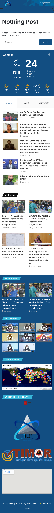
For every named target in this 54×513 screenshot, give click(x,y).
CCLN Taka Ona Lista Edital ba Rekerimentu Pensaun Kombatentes (12, 251)
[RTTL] (27, 3)
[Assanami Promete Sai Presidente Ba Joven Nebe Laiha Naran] (27, 337)
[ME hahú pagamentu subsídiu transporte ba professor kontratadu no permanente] (10, 327)
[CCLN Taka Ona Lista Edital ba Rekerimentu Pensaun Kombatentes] (13, 239)
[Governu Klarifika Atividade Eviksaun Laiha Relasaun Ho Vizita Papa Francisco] (44, 327)
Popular (8, 103)
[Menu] (1, 9)
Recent (25, 103)
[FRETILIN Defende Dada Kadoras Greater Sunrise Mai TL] (44, 337)
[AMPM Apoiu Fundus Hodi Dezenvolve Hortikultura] (10, 116)
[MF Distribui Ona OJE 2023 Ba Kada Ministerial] (27, 347)
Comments (43, 103)
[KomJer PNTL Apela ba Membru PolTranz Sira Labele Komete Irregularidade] (13, 206)
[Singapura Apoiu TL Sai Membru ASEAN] (10, 347)
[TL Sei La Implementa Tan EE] (10, 337)
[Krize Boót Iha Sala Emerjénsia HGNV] (10, 180)
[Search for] (52, 9)
